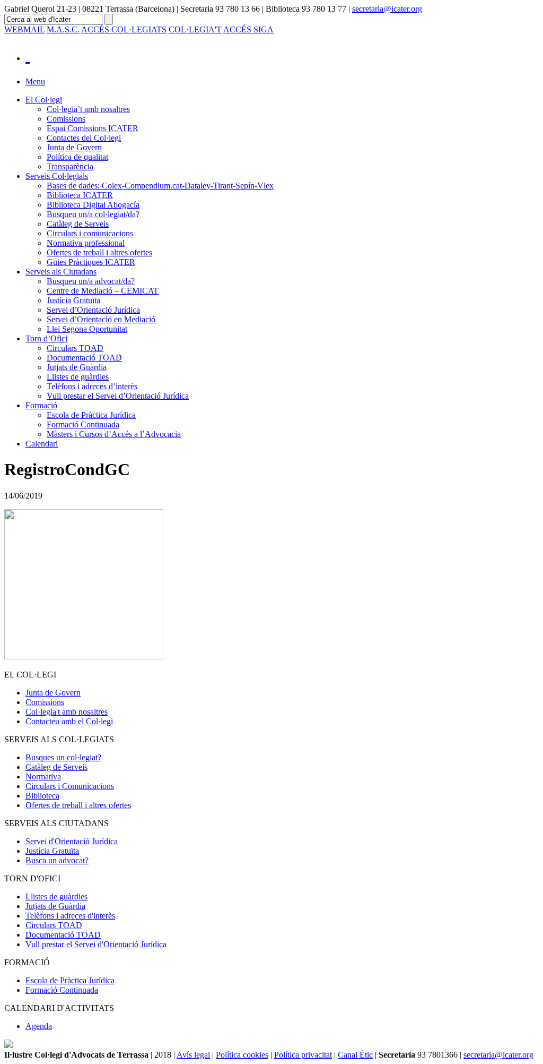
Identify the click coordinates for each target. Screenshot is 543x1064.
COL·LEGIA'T (195, 29)
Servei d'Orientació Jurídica (71, 841)
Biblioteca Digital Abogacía (93, 204)
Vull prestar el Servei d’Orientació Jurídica (118, 395)
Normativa (43, 776)
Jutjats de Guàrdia (77, 367)
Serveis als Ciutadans (61, 271)
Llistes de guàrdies (78, 376)
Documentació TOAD (84, 357)
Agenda (38, 1026)
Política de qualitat (77, 156)
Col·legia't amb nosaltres (66, 711)
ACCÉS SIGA (248, 29)
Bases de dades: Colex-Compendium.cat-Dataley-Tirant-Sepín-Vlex (160, 185)
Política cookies (242, 1054)
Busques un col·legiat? (63, 757)
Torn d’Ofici (46, 338)
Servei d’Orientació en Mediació (101, 319)
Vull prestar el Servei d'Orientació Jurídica (96, 944)
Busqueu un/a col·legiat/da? (93, 214)
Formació (41, 405)
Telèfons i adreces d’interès (92, 386)
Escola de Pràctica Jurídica (91, 414)
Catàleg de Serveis (78, 223)
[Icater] (282, 55)
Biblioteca (42, 795)
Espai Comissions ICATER (92, 128)
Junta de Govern (74, 147)
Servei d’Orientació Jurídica (93, 309)
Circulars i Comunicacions (69, 786)
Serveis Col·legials (56, 176)
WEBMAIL (24, 29)
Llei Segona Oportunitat (87, 328)
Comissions (66, 118)
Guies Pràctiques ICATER (91, 262)
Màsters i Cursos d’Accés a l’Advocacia (114, 434)
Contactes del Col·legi (84, 137)
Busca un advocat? (57, 860)
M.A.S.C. (63, 29)
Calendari (41, 443)
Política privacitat (303, 1054)
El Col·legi (43, 99)
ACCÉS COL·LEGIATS (124, 29)
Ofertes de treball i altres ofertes (99, 252)
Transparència (70, 166)
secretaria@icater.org (387, 8)
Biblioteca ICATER (80, 195)
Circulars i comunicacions (90, 233)
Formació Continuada (83, 424)
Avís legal (193, 1054)
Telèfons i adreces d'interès (70, 915)
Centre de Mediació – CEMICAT (103, 290)
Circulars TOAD (75, 348)
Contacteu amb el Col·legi (69, 721)
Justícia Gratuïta (73, 300)
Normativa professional (86, 242)
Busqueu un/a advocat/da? (91, 281)
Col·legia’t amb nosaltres (88, 109)
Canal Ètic (355, 1054)
